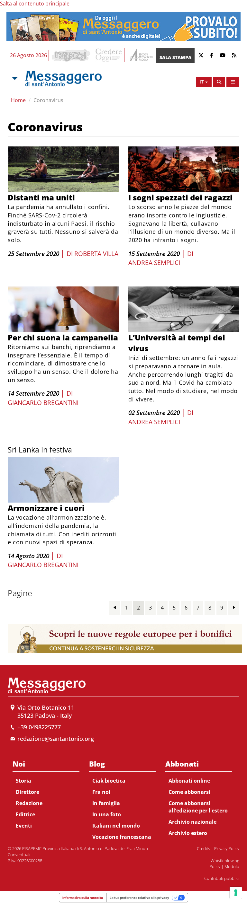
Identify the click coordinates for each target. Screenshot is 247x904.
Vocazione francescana (121, 836)
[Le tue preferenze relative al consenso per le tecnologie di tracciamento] (236, 893)
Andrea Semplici (154, 263)
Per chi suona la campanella (63, 337)
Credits (203, 848)
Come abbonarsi (189, 791)
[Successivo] (233, 607)
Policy (214, 866)
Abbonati (182, 763)
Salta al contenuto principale (34, 3)
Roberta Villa (96, 254)
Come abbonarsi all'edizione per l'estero (198, 807)
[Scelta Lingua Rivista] (232, 82)
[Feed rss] (234, 55)
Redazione (29, 803)
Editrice (25, 814)
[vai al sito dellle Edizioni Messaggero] (140, 55)
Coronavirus (48, 100)
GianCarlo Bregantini (43, 403)
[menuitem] (46, 793)
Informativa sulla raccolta (82, 898)
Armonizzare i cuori (46, 508)
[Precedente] (114, 607)
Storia (23, 780)
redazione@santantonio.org (55, 738)
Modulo (231, 866)
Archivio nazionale (192, 821)
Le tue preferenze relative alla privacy (139, 898)
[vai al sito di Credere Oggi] (109, 55)
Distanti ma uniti (41, 197)
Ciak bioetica (108, 780)
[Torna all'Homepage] (63, 78)
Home (18, 100)
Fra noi (101, 791)
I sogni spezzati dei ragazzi (180, 197)
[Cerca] (219, 82)
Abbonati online (189, 780)
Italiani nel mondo (116, 825)
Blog (97, 763)
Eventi (24, 825)
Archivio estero (188, 833)
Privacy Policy (226, 848)
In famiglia (106, 803)
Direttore (27, 791)
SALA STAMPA (175, 57)
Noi (19, 763)
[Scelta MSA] (14, 78)
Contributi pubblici (221, 878)
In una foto (106, 814)
